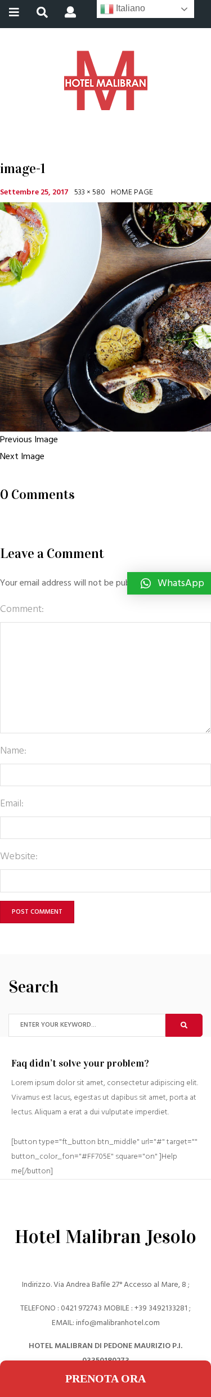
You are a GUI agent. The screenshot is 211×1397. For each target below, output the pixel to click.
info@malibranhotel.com (118, 1323)
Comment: (22, 609)
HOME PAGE (132, 192)
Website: (19, 857)
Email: (12, 804)
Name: (13, 751)
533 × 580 (89, 192)
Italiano (129, 8)
